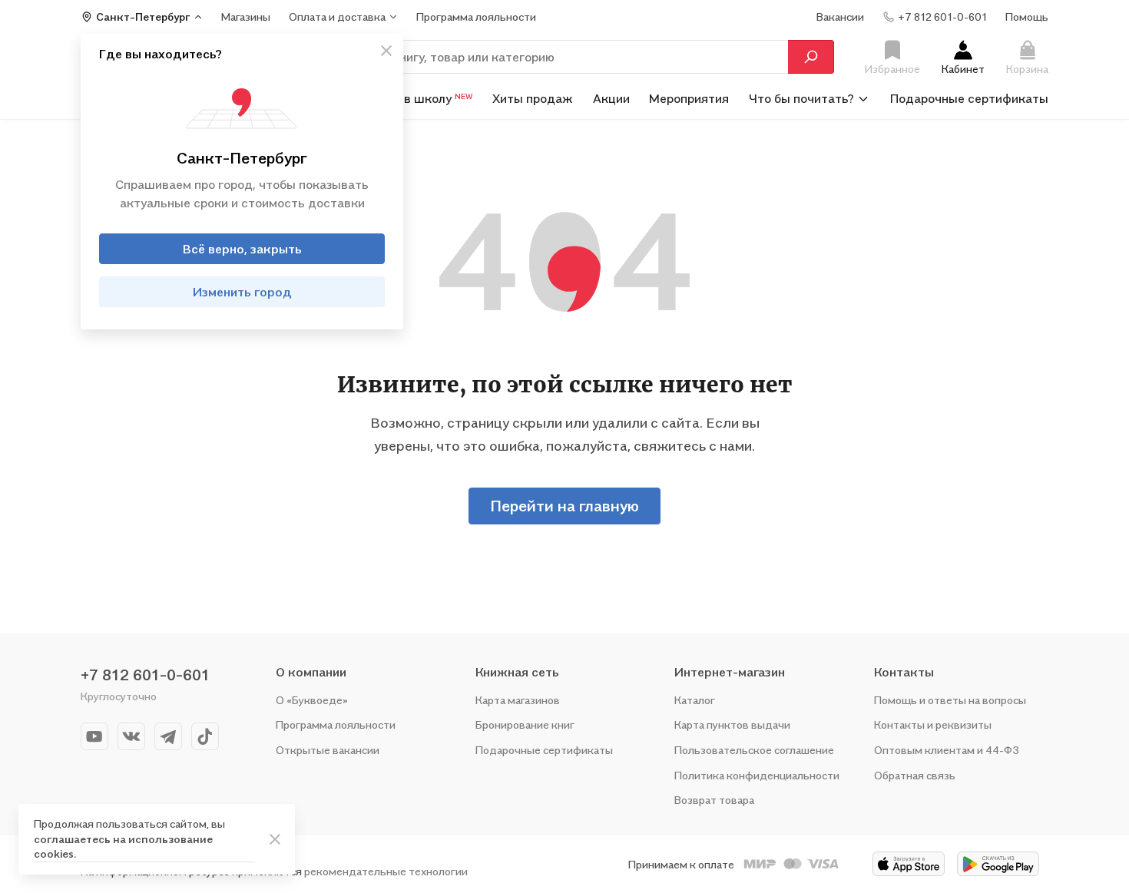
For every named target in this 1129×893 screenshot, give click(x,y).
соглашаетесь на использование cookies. (123, 846)
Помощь (1026, 16)
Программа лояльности (336, 724)
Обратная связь (914, 775)
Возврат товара (714, 799)
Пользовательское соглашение (754, 749)
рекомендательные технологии (386, 871)
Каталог (694, 699)
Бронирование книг (524, 724)
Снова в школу (419, 98)
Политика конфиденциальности (756, 775)
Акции (611, 98)
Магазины (245, 16)
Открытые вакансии (327, 749)
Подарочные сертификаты (969, 98)
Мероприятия (689, 98)
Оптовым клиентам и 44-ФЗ (946, 749)
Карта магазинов (517, 699)
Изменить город (242, 291)
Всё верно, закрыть (242, 248)
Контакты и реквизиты (933, 724)
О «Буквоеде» (312, 699)
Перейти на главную (564, 506)
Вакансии (840, 16)
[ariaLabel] (275, 839)
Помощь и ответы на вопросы (950, 699)
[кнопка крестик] (386, 50)
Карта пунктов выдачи (732, 724)
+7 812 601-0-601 (145, 675)
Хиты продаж (532, 98)
